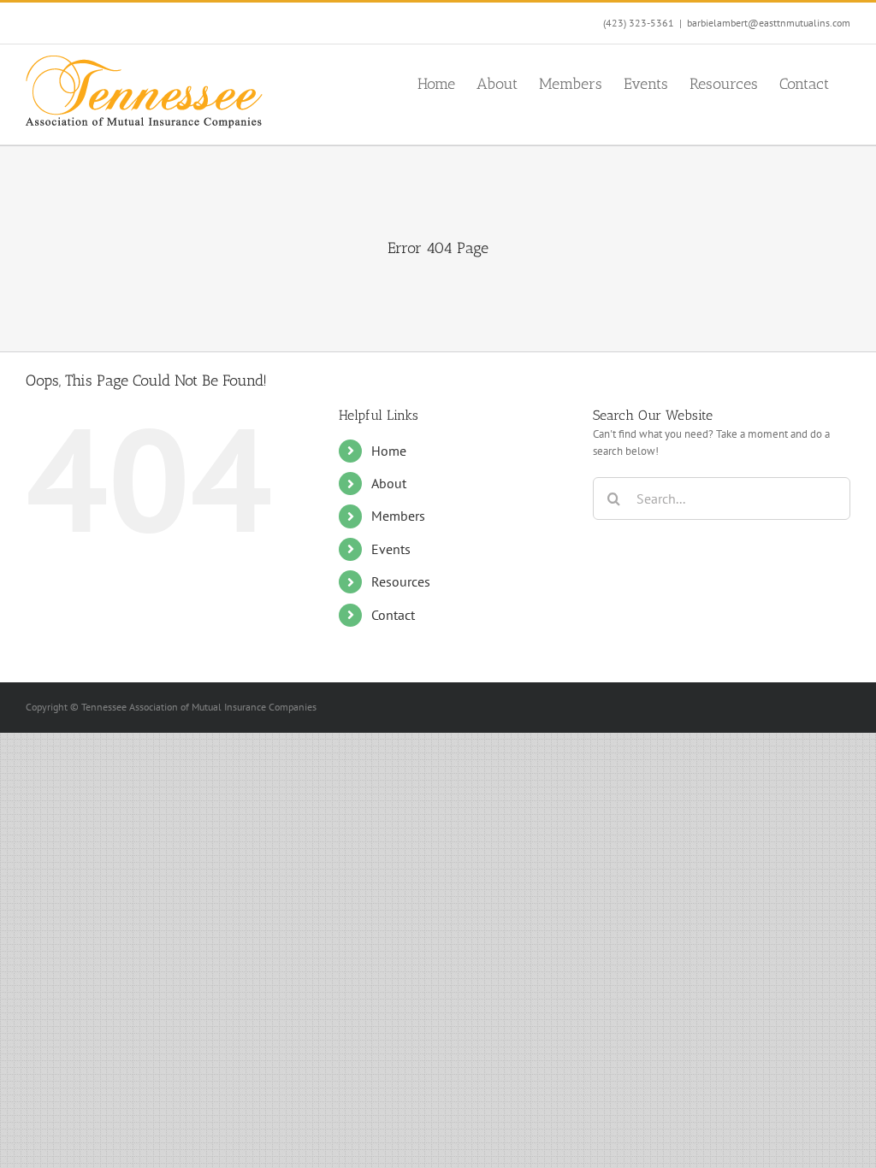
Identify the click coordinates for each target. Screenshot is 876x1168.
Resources (400, 581)
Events (391, 548)
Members (398, 515)
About (388, 483)
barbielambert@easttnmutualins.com (768, 22)
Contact (393, 614)
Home (388, 450)
